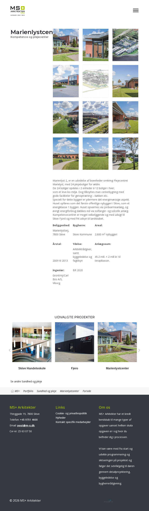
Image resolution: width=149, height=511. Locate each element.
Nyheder (61, 417)
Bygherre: (79, 225)
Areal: (98, 225)
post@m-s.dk (26, 425)
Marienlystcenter (117, 368)
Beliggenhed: (61, 225)
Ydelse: (77, 244)
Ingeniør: (58, 270)
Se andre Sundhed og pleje (26, 381)
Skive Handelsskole (32, 368)
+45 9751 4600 (29, 419)
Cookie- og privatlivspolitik (71, 413)
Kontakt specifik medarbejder (73, 422)
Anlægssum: (103, 244)
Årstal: (57, 244)
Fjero (74, 368)
